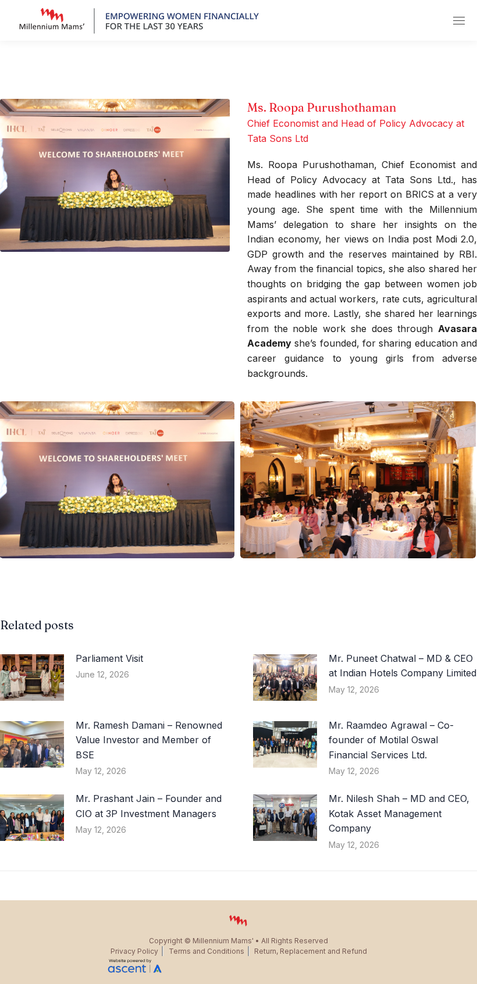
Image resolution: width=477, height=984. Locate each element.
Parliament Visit (109, 658)
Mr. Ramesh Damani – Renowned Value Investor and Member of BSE (149, 740)
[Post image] (32, 677)
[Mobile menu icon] (459, 21)
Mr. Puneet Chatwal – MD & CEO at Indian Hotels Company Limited (402, 666)
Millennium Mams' (223, 940)
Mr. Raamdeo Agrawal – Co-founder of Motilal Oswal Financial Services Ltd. (391, 740)
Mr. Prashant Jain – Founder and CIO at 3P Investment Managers (149, 806)
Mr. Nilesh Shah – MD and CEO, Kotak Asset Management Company (399, 813)
